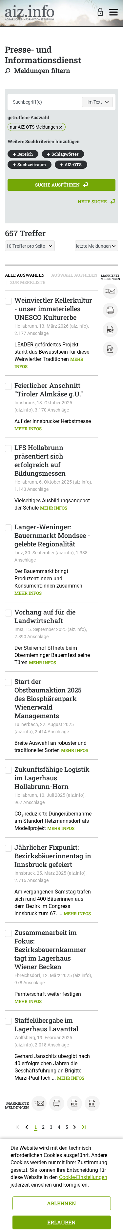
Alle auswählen (25, 275)
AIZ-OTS (73, 164)
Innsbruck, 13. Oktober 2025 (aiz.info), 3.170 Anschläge (43, 406)
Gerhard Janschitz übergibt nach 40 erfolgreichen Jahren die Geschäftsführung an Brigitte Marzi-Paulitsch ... (52, 1067)
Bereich (25, 154)
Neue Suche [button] (93, 202)
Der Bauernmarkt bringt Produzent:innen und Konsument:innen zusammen (48, 582)
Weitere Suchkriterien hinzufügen (44, 141)
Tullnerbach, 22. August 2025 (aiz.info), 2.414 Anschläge (44, 728)
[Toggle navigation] (113, 12)
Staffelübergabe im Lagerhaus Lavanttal (46, 1024)
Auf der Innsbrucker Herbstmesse (52, 425)
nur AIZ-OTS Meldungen (34, 127)
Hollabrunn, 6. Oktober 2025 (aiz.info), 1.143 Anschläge (53, 485)
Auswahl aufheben (73, 275)
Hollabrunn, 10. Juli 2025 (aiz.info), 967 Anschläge (50, 798)
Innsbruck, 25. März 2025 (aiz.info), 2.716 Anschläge (50, 876)
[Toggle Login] (99, 12)
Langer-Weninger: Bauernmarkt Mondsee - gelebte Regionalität (52, 535)
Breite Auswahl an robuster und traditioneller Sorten (51, 746)
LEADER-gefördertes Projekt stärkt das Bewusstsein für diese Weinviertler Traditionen (51, 355)
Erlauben (61, 1222)
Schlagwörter (65, 154)
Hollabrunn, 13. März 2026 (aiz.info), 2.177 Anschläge (51, 329)
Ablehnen (61, 1203)
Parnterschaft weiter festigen (47, 997)
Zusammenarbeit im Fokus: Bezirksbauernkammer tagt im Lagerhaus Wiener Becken (50, 949)
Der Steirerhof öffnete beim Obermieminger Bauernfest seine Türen (52, 655)
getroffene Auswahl (28, 117)
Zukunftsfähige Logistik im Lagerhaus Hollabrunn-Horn (52, 778)
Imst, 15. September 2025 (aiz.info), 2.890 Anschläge (50, 633)
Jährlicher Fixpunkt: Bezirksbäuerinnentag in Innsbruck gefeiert (52, 855)
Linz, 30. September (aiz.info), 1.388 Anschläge (51, 556)
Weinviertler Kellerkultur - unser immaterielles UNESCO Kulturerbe (53, 308)
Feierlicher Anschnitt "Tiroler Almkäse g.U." (48, 389)
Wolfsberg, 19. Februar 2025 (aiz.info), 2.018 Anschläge (43, 1041)
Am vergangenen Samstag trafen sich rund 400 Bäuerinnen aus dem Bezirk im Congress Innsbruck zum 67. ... (52, 903)
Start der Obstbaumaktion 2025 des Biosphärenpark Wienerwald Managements (48, 698)
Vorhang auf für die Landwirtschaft (44, 616)
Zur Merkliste (27, 282)
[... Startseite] (29, 12)
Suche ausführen (58, 185)
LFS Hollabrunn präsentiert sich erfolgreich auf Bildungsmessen (40, 460)
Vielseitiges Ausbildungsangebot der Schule (52, 504)
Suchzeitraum (31, 164)
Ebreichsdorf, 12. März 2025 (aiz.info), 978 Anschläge (53, 979)
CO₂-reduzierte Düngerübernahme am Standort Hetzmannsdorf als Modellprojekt (53, 821)
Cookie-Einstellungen (83, 1177)
